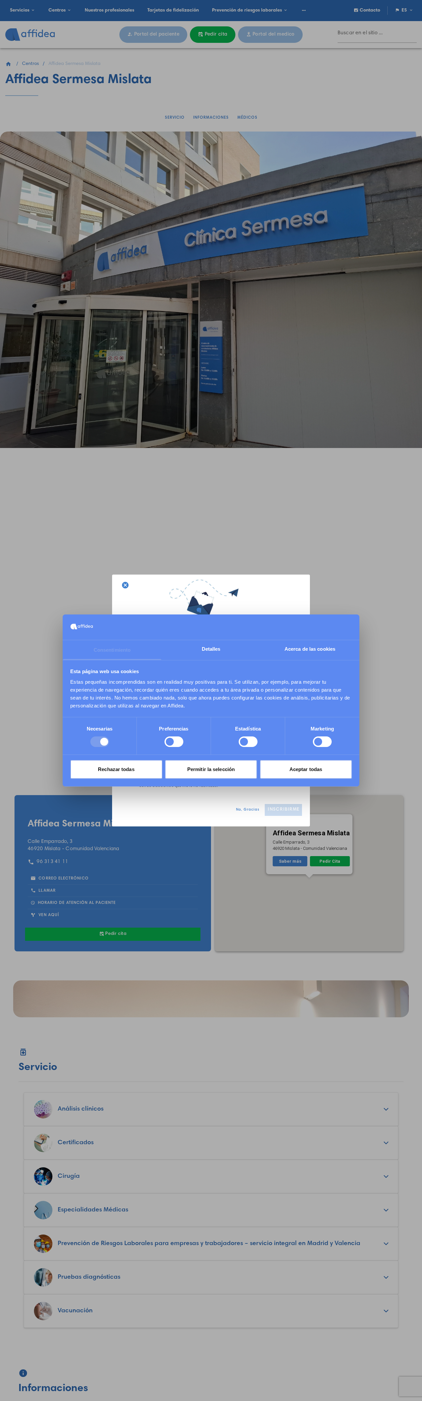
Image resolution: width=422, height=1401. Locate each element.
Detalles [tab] (211, 649)
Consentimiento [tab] (112, 650)
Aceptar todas (305, 769)
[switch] (174, 741)
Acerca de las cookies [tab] (310, 649)
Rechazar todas (116, 769)
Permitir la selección (211, 769)
